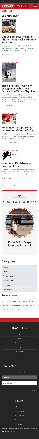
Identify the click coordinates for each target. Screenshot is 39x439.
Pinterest (20, 415)
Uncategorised (8, 289)
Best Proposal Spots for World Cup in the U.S (17, 301)
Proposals (6, 285)
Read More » (15, 62)
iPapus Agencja (11, 431)
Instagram (20, 420)
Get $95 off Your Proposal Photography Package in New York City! (19, 39)
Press (19, 347)
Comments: (6, 62)
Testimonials (19, 351)
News (5, 271)
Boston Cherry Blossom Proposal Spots (15, 310)
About (19, 334)
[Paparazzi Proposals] (8, 6)
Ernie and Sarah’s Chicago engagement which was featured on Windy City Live (18, 88)
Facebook (20, 411)
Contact (19, 356)
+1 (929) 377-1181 (32, 1)
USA (3, 1)
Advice (5, 267)
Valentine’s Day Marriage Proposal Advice (16, 165)
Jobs (19, 338)
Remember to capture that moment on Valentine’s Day (18, 129)
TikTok (20, 424)
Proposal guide (8, 280)
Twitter (20, 407)
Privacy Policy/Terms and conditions (28, 428)
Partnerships (19, 343)
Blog (8, 11)
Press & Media (8, 276)
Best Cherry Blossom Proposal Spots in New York (18, 305)
